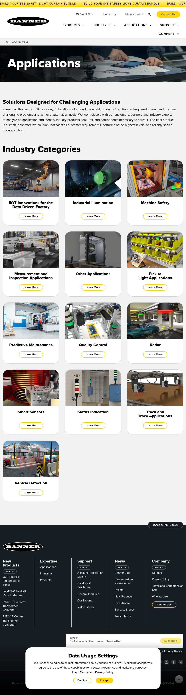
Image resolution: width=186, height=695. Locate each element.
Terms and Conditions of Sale (167, 588)
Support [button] (168, 25)
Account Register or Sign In (90, 575)
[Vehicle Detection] (31, 471)
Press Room (122, 603)
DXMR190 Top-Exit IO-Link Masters (14, 593)
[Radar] (155, 333)
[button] (165, 525)
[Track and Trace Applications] (155, 402)
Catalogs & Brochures (84, 585)
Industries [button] (103, 25)
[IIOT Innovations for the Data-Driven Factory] (31, 192)
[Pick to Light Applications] (155, 263)
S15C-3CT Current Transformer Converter (14, 606)
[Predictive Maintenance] (31, 333)
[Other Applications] (93, 263)
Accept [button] (104, 680)
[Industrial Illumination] (93, 192)
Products (45, 580)
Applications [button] (136, 25)
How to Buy (109, 14)
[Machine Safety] (155, 192)
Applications (48, 567)
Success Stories (125, 609)
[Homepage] (7, 42)
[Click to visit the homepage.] (28, 21)
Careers (157, 573)
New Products (123, 596)
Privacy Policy (160, 579)
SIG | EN (85, 14)
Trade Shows (123, 616)
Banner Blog (122, 573)
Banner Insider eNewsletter (124, 581)
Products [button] (71, 25)
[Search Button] (149, 14)
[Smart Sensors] (31, 402)
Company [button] (167, 34)
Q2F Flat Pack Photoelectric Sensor (11, 581)
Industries (46, 573)
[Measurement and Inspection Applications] (31, 263)
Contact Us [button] (168, 14)
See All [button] (10, 571)
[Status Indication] (93, 402)
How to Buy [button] (164, 604)
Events (119, 590)
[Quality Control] (93, 333)
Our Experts (84, 600)
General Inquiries (88, 594)
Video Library (85, 607)
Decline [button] (82, 680)
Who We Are (160, 596)
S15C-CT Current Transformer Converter (13, 620)
